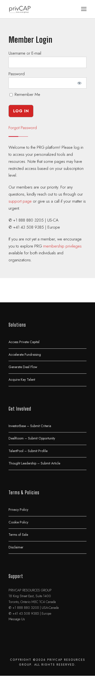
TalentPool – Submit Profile (28, 450)
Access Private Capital (24, 341)
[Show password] (79, 83)
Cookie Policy (18, 522)
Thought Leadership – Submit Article (34, 463)
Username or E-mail (25, 53)
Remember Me (26, 94)
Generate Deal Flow (23, 366)
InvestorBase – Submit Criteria (30, 425)
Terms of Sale (18, 534)
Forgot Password (23, 128)
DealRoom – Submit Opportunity (32, 438)
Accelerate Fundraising (25, 354)
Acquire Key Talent (22, 379)
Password (17, 74)
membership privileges (62, 246)
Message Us (17, 619)
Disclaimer (16, 547)
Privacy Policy (18, 509)
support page (20, 201)
